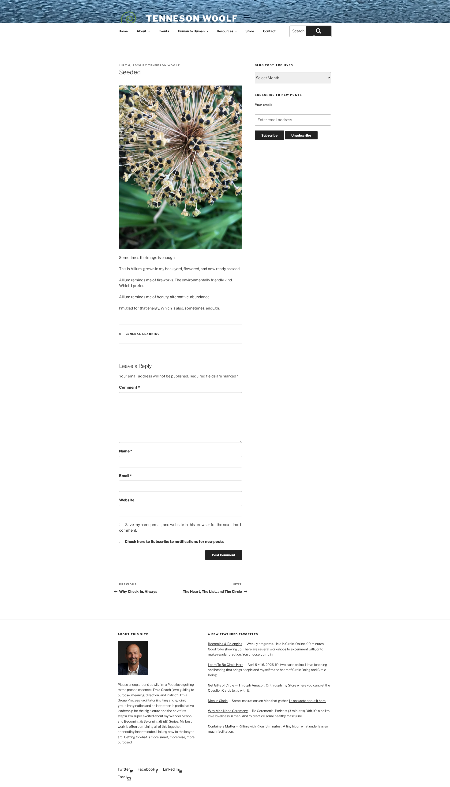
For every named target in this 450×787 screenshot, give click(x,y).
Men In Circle (218, 701)
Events (163, 31)
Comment (129, 387)
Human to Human (191, 31)
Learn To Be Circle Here (225, 665)
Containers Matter (221, 726)
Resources (225, 31)
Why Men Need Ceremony (228, 711)
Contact (269, 31)
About (141, 31)
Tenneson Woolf (192, 18)
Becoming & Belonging (225, 644)
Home (123, 31)
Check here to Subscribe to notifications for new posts (174, 541)
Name (125, 451)
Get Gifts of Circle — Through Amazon (236, 685)
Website (126, 500)
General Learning (143, 334)
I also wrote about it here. (307, 701)
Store (249, 31)
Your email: (263, 105)
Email (125, 476)
